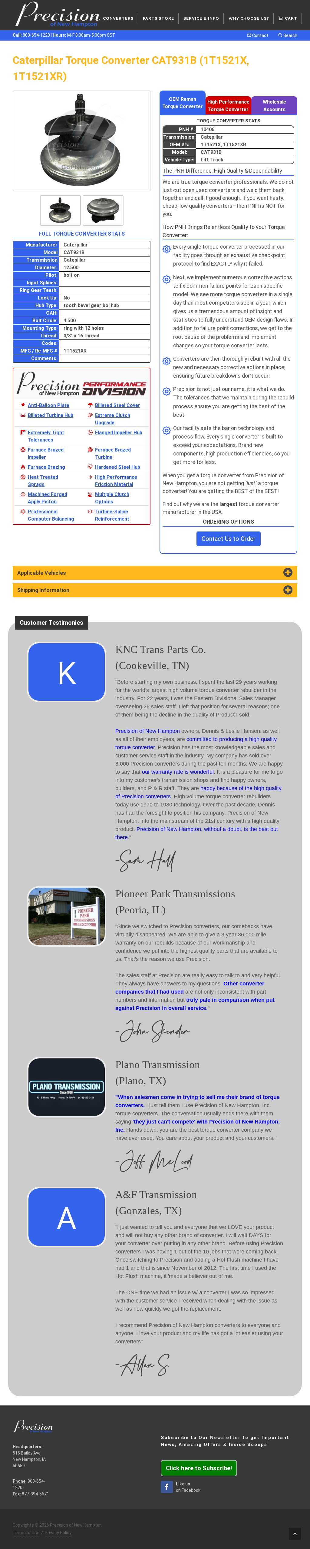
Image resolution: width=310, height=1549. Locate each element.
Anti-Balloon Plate (48, 405)
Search (289, 35)
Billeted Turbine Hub (50, 415)
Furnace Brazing (46, 467)
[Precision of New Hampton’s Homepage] (58, 15)
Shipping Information (43, 590)
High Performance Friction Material (116, 480)
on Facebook (188, 1487)
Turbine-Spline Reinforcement (112, 515)
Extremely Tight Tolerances (46, 436)
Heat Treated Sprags (43, 480)
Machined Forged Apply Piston (47, 498)
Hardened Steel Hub (117, 467)
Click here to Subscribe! (199, 1468)
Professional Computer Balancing (51, 515)
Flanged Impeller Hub (118, 432)
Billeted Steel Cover (117, 405)
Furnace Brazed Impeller (46, 453)
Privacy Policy (58, 1532)
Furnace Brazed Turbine (113, 453)
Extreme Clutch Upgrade (112, 418)
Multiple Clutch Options (112, 498)
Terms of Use (26, 1532)
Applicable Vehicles (41, 573)
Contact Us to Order (229, 538)
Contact (259, 35)
